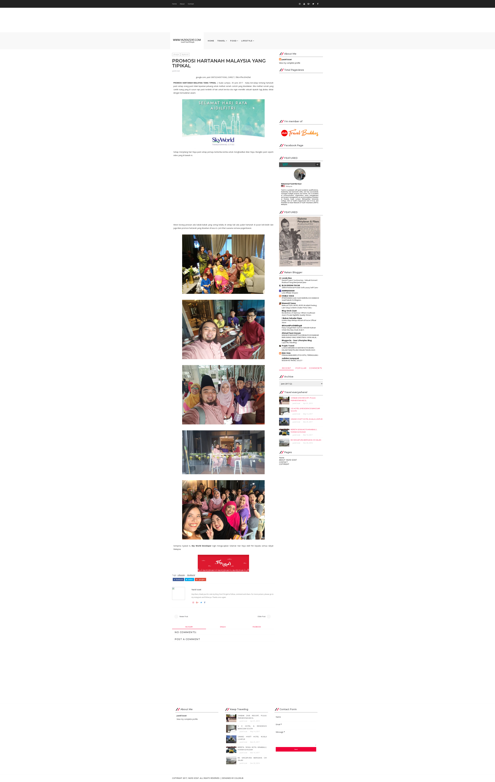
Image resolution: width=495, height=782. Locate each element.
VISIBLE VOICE (288, 296)
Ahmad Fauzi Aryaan (291, 333)
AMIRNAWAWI (288, 290)
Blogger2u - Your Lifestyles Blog (297, 340)
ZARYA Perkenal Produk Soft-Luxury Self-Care (300, 287)
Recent (286, 368)
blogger (189, 627)
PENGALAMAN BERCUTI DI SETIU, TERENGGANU (300, 355)
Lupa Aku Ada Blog (289, 342)
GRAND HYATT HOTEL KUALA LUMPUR (307, 419)
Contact (191, 4)
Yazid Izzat (193, 778)
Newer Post (184, 616)
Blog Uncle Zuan (289, 310)
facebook (179, 579)
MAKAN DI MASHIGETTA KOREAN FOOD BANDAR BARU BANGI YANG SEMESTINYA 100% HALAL (300, 336)
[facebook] (318, 4)
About (182, 4)
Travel (221, 41)
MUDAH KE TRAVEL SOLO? (292, 360)
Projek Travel (288, 345)
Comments (315, 368)
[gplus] (309, 4)
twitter (190, 579)
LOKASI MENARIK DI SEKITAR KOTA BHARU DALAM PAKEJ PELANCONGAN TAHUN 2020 (298, 349)
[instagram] (300, 4)
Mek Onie (286, 353)
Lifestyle (246, 41)
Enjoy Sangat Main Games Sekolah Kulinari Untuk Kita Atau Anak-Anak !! (299, 328)
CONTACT (283, 462)
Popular (301, 368)
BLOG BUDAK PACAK (291, 285)
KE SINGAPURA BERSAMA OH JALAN (306, 440)
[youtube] (304, 4)
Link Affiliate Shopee (290, 293)
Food (233, 41)
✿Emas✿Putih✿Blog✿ (292, 325)
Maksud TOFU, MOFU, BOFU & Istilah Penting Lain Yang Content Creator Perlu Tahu (299, 306)
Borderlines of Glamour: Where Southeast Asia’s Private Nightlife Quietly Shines (298, 314)
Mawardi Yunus (289, 303)
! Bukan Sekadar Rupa (292, 318)
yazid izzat (176, 71)
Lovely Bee (287, 278)
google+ (201, 579)
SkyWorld (185, 54)
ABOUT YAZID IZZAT (288, 460)
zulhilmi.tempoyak (290, 358)
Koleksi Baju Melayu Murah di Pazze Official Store (299, 321)
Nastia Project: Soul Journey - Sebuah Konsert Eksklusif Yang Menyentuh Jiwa (299, 281)
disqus (223, 627)
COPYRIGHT (284, 464)
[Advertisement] (301, 97)
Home (174, 4)
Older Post (261, 616)
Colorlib (238, 778)
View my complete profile (289, 63)
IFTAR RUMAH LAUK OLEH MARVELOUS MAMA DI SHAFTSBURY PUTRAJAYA (300, 299)
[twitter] (313, 4)
